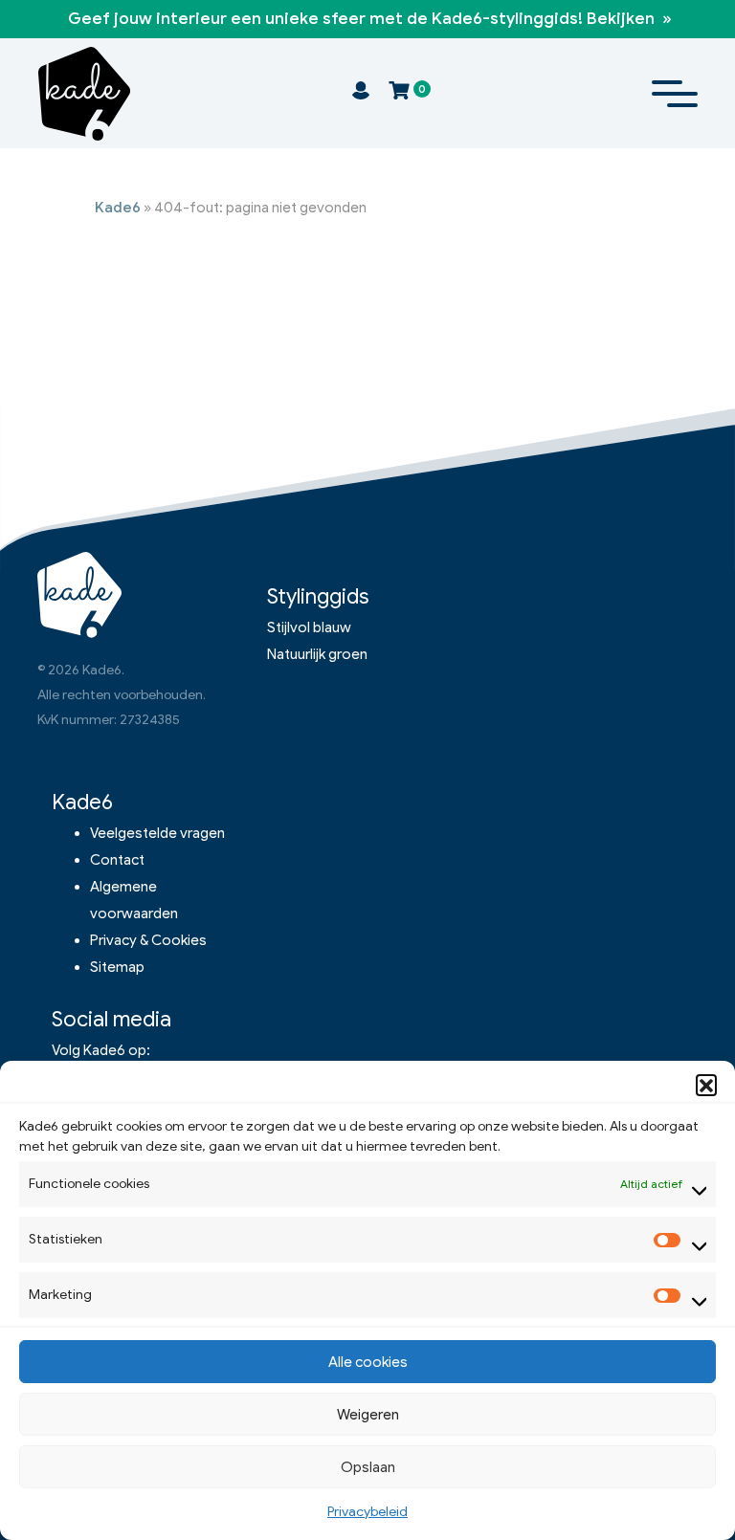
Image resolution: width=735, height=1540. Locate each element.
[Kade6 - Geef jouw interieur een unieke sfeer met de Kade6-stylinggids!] (84, 93)
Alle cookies (368, 1362)
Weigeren (368, 1414)
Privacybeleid (367, 1512)
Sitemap (117, 967)
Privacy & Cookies (148, 940)
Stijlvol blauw (309, 627)
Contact (117, 860)
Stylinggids (318, 596)
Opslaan (368, 1467)
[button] (706, 1084)
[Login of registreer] (360, 93)
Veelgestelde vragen (157, 833)
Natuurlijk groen (317, 654)
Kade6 (118, 207)
